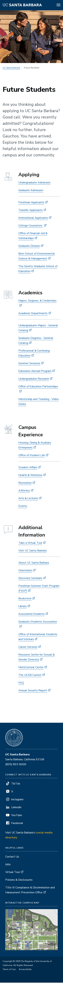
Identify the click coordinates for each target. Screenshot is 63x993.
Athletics (24, 490)
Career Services (27, 647)
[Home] (22, 5)
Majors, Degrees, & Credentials (37, 301)
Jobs (8, 864)
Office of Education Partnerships (38, 386)
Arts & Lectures (28, 498)
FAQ (21, 683)
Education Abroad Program (34, 371)
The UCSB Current (29, 675)
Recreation (25, 483)
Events (22, 506)
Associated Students (31, 614)
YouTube (16, 815)
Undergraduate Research (33, 379)
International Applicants (33, 218)
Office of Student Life (31, 455)
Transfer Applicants (30, 210)
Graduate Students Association (37, 622)
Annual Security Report (32, 690)
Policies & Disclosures (19, 880)
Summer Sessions (29, 363)
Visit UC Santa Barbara (32, 550)
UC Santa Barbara (11, 67)
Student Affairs (27, 467)
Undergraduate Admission (34, 182)
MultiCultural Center (31, 667)
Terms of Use (9, 969)
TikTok (15, 784)
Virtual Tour (12, 872)
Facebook (17, 823)
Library (22, 606)
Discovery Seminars (30, 578)
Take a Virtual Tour (30, 543)
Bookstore (24, 598)
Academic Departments (33, 313)
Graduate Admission (30, 190)
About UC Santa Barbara (33, 563)
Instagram (17, 799)
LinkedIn (16, 807)
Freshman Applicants (31, 202)
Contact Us (12, 857)
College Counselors (30, 225)
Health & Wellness (30, 475)
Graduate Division (29, 246)
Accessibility (25, 969)
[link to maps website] (31, 929)
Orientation (25, 570)
